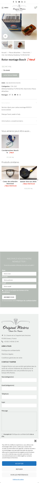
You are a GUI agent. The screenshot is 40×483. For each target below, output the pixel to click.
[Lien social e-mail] (19, 1)
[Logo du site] (19, 7)
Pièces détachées (15, 52)
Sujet (3, 402)
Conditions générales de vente (12, 358)
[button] (35, 441)
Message (5, 411)
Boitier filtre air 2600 (28, 183)
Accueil (4, 52)
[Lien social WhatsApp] (24, 1)
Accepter (19, 463)
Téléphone (5, 394)
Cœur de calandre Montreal (10, 183)
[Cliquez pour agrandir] (5, 36)
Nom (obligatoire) (8, 377)
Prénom (5, 277)
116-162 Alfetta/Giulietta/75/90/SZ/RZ (16, 55)
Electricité (26, 52)
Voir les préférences (19, 475)
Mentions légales (7, 354)
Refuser (19, 469)
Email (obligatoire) (8, 385)
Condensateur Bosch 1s (10, 151)
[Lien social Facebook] (13, 1)
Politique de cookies (18, 479)
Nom (3, 270)
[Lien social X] (16, 1)
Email (4, 283)
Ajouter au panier (10, 75)
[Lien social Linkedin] (22, 1)
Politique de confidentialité (26, 300)
